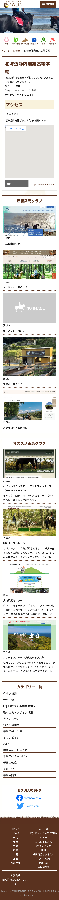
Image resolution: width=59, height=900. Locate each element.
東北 (15, 837)
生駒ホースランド (12, 384)
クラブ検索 (10, 693)
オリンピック (11, 737)
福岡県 (6, 652)
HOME (5, 50)
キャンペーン (11, 718)
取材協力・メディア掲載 (18, 712)
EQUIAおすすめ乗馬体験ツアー (22, 706)
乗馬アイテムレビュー (16, 756)
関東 (15, 841)
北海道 (16, 50)
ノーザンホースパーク (15, 287)
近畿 (15, 850)
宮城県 (6, 325)
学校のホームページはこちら (20, 90)
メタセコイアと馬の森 (15, 427)
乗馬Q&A (8, 769)
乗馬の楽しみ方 (12, 731)
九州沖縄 (15, 863)
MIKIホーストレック (14, 543)
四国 (15, 858)
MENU (50, 4)
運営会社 (15, 875)
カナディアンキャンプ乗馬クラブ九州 (23, 657)
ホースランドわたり (14, 330)
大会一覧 (8, 700)
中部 (15, 846)
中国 (15, 854)
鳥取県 (6, 595)
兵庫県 (6, 538)
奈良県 (6, 378)
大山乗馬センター (13, 600)
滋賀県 (6, 422)
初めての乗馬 (11, 725)
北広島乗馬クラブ (13, 243)
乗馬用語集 (10, 775)
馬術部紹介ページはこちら (19, 94)
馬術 (6, 744)
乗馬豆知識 (10, 762)
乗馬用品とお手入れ (15, 750)
